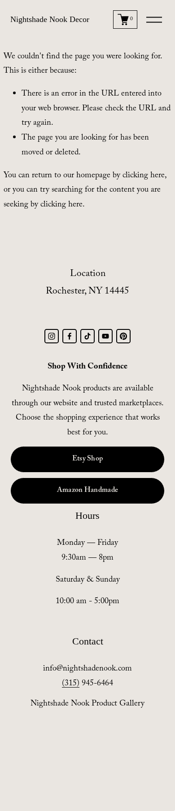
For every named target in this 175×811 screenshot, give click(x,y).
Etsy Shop (87, 459)
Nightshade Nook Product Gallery (87, 704)
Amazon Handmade (87, 491)
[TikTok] (87, 336)
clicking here (143, 176)
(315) (70, 684)
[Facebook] (69, 336)
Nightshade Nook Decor (49, 19)
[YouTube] (105, 336)
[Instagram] (51, 336)
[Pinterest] (123, 336)
